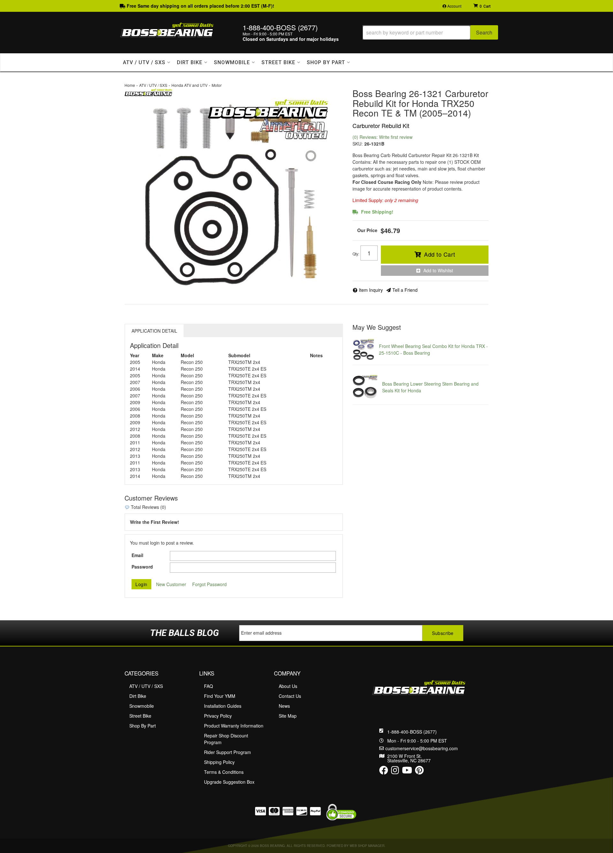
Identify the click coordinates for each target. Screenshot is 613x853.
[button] (430, 32)
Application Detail (154, 331)
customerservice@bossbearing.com (421, 748)
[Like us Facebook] (383, 771)
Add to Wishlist (438, 270)
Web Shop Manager (367, 845)
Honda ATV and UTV (189, 85)
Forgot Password (209, 584)
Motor (217, 85)
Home (130, 85)
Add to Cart (439, 254)
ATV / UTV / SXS (153, 85)
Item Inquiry (371, 290)
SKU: (357, 143)
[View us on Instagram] (395, 771)
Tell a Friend (405, 290)
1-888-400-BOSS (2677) (412, 731)
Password (142, 566)
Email (137, 555)
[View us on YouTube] (407, 771)
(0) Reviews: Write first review (382, 137)
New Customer (171, 584)
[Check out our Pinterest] (419, 771)
